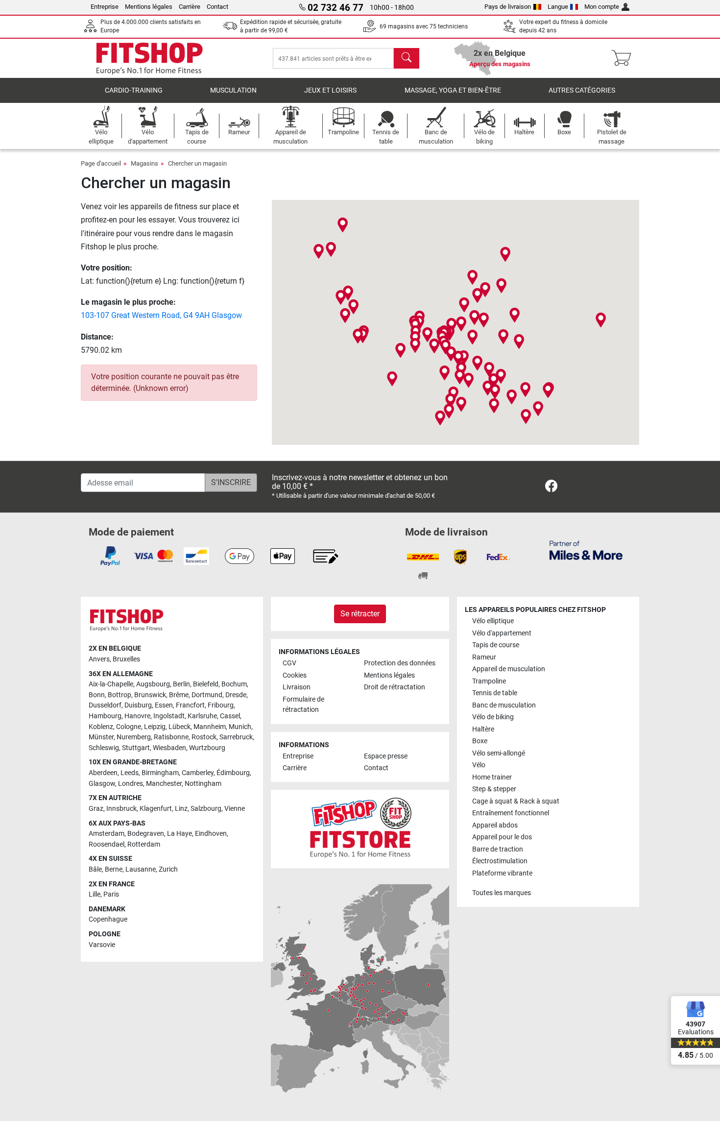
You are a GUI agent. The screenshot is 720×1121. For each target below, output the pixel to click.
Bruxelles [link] (126, 659)
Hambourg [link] (105, 716)
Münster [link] (101, 737)
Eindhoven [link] (211, 833)
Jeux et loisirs (330, 90)
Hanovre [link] (137, 716)
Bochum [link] (234, 684)
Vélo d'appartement (501, 633)
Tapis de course (495, 645)
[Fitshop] (149, 57)
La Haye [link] (179, 833)
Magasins (144, 163)
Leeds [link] (129, 773)
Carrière (189, 6)
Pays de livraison (507, 6)
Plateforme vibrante (502, 873)
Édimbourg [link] (233, 773)
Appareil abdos (495, 825)
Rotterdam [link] (143, 844)
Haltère (483, 729)
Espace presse (386, 756)
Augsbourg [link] (153, 684)
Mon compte (601, 6)
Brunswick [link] (150, 695)
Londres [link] (130, 784)
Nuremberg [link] (134, 737)
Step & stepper (494, 789)
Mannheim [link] (209, 727)
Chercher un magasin (197, 163)
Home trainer (492, 777)
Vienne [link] (234, 808)
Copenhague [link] (108, 919)
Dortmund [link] (207, 695)
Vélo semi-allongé (498, 753)
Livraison (297, 687)
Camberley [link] (198, 773)
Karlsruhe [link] (202, 716)
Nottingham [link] (203, 784)
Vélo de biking (493, 717)
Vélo (478, 765)
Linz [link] (181, 808)
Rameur (484, 657)
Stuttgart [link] (136, 748)
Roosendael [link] (106, 844)
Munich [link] (240, 727)
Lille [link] (94, 894)
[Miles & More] (586, 550)
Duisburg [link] (138, 705)
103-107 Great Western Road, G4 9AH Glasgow (161, 315)
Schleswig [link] (104, 748)
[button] (434, 346)
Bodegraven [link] (145, 833)
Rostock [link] (204, 737)
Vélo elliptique (493, 621)
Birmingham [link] (160, 773)
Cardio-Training (134, 90)
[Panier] (624, 58)
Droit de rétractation (394, 687)
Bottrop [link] (119, 695)
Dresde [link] (235, 695)
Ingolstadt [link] (169, 716)
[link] (551, 487)
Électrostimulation (500, 861)
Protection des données (399, 663)
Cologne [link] (128, 727)
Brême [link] (179, 695)
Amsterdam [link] (106, 833)
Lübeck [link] (179, 727)
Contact (217, 6)
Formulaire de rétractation (303, 704)
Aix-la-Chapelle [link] (111, 684)
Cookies (295, 675)
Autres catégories (582, 90)
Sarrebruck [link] (236, 737)
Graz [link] (96, 808)
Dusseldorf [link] (105, 705)
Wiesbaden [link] (169, 748)
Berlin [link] (181, 684)
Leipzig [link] (155, 727)
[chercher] (406, 58)
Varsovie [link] (102, 945)
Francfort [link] (190, 705)
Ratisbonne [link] (171, 737)
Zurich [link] (168, 869)
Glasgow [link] (102, 784)
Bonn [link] (97, 695)
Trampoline (489, 681)
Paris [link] (111, 894)
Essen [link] (164, 705)
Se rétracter (360, 613)
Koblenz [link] (101, 727)
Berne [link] (113, 869)
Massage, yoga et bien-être (453, 90)
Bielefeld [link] (205, 684)
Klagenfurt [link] (156, 808)
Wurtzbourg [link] (207, 748)
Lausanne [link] (140, 869)
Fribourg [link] (221, 705)
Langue (558, 6)
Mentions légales (148, 6)
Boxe (479, 741)
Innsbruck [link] (121, 808)
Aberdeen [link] (103, 773)
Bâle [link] (95, 869)
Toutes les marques (501, 893)
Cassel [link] (230, 716)
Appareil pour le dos (502, 837)
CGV (289, 663)
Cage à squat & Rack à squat (515, 801)
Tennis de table (494, 693)
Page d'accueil (101, 163)
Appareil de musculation (508, 669)
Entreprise (105, 6)
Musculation (233, 90)
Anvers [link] (99, 659)
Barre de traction (497, 849)
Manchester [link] (164, 784)
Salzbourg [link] (206, 808)
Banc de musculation (504, 705)
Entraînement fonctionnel (510, 813)
